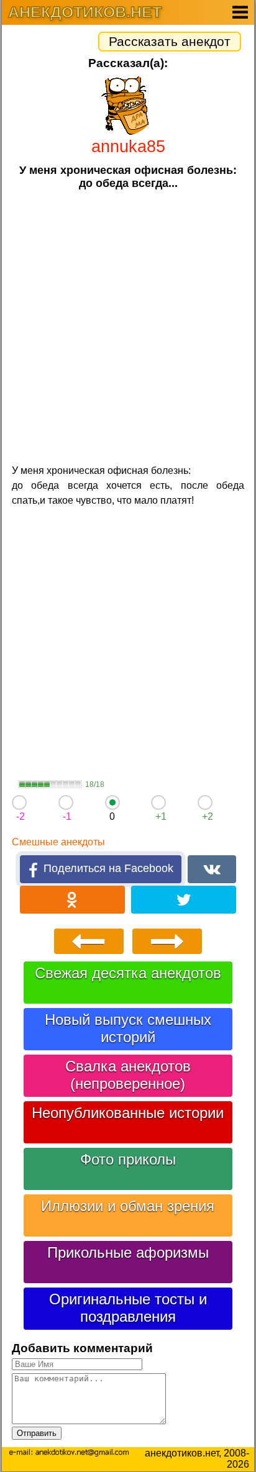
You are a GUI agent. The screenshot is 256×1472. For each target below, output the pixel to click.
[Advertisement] (128, 325)
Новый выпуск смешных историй (128, 1028)
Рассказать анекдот (170, 41)
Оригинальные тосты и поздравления (128, 1308)
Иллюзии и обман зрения (127, 1205)
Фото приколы (128, 1159)
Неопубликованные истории (128, 1112)
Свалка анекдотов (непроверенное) (128, 1075)
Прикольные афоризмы (128, 1252)
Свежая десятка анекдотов (128, 973)
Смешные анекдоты (58, 842)
